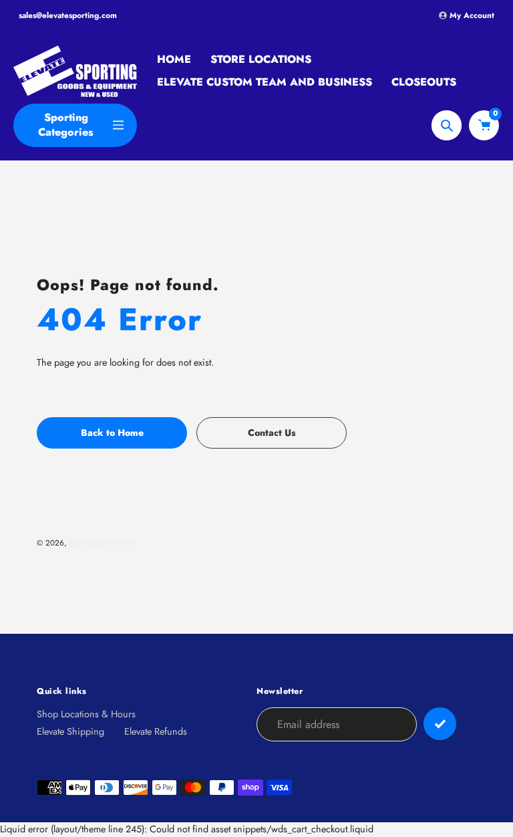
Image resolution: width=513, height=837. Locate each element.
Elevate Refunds (155, 731)
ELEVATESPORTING (101, 542)
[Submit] (439, 723)
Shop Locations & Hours (86, 714)
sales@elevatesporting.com (68, 15)
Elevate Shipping (70, 731)
